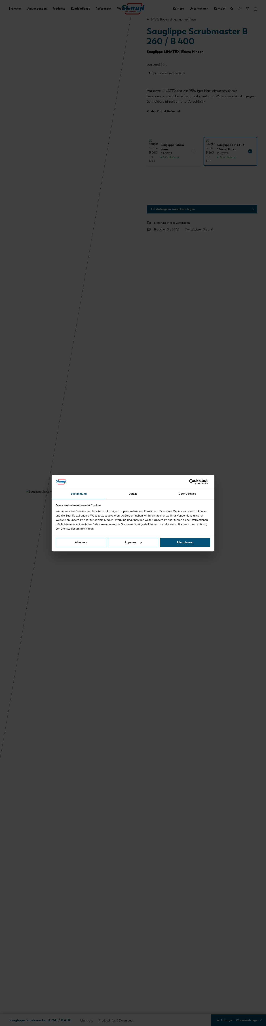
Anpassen (131, 542)
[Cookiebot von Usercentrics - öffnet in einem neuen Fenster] (194, 481)
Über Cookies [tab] (187, 493)
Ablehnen (81, 542)
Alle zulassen (185, 542)
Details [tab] (133, 493)
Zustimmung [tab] (79, 493)
